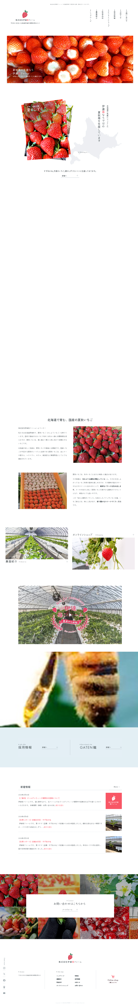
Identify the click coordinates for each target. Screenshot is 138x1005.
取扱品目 (103, 17)
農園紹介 (97, 17)
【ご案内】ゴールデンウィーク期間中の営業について (39, 798)
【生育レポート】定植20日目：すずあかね (34, 841)
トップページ (91, 17)
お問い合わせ (126, 17)
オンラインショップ (109, 17)
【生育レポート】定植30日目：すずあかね (34, 820)
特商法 (77, 976)
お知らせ (120, 17)
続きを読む (60, 805)
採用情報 (115, 17)
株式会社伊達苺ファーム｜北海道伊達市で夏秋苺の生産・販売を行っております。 (70, 4)
